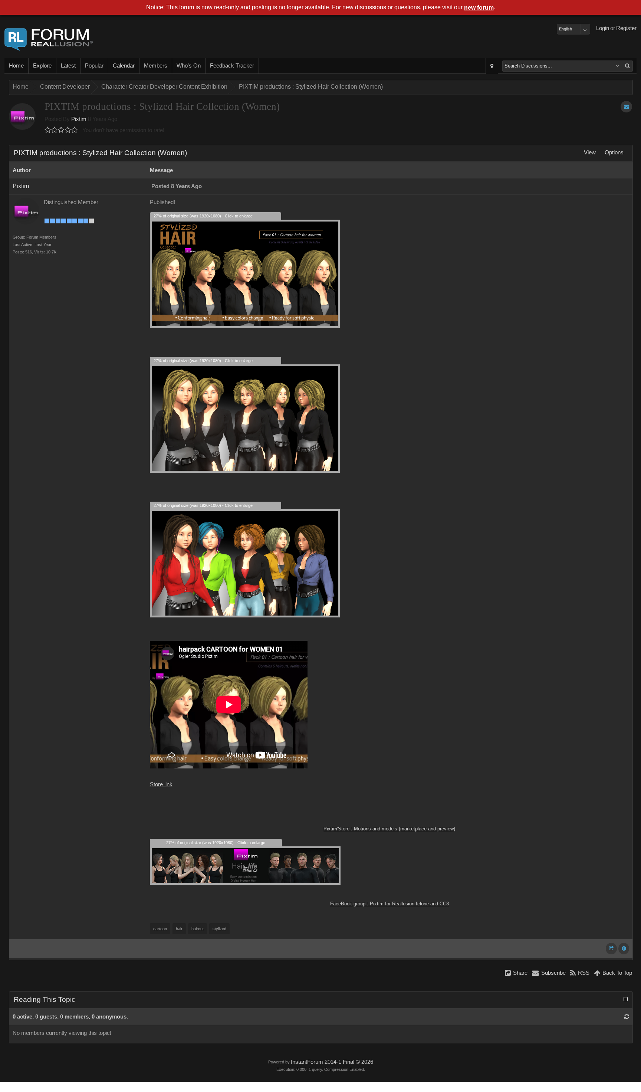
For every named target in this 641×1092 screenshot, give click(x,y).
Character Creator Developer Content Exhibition (164, 86)
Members (155, 66)
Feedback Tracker (232, 66)
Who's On (189, 66)
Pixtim (78, 119)
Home (16, 66)
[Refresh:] (626, 1017)
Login (602, 28)
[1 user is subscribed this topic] (626, 106)
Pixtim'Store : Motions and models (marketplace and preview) (389, 829)
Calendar (124, 66)
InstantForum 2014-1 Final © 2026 (332, 1062)
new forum (479, 7)
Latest (68, 66)
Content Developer (65, 86)
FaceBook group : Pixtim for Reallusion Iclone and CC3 (389, 903)
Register (626, 28)
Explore (42, 66)
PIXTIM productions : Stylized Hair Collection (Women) (311, 86)
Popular (94, 66)
